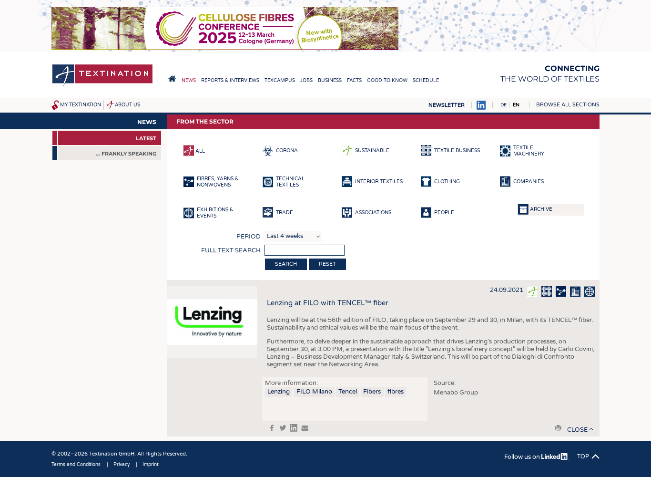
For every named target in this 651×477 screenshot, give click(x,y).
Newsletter (446, 105)
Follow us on (522, 457)
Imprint (150, 464)
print (558, 428)
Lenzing (278, 391)
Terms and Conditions (76, 464)
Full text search (231, 250)
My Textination (80, 105)
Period (248, 236)
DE (503, 105)
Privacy (121, 464)
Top (583, 456)
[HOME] (172, 78)
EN (516, 105)
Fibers (372, 391)
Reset (327, 264)
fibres (395, 391)
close (577, 430)
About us (127, 105)
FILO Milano (314, 391)
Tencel (347, 391)
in (293, 428)
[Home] (102, 85)
